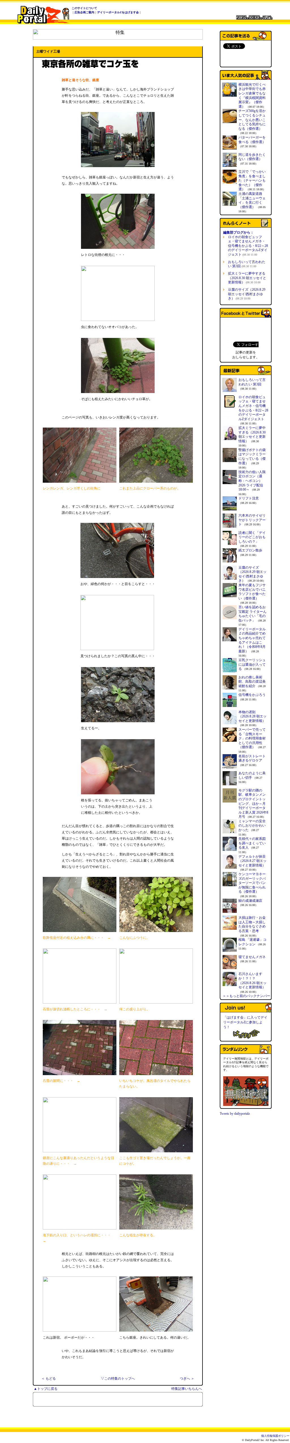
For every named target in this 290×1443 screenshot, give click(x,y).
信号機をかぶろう (252, 695)
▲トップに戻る (45, 1389)
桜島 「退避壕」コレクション (252, 942)
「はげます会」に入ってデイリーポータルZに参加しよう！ (245, 1022)
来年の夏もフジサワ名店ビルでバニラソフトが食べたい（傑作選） (252, 591)
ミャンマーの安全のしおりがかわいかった (252, 825)
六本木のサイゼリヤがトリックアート (252, 520)
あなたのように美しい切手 (252, 775)
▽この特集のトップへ (118, 1379)
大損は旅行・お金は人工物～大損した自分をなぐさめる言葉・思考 (252, 924)
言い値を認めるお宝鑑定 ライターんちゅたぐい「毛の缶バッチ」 (252, 613)
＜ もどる (48, 1379)
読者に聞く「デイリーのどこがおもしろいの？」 (252, 537)
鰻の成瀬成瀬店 (250, 901)
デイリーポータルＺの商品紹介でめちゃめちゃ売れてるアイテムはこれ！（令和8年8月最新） (252, 640)
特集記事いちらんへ (186, 1389)
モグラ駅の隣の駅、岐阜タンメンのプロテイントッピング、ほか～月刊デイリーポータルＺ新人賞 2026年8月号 (253, 803)
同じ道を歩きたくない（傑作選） (252, 157)
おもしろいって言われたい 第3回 (246, 264)
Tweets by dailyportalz (235, 1114)
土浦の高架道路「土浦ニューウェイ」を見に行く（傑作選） (252, 200)
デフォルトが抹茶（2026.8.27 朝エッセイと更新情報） (252, 861)
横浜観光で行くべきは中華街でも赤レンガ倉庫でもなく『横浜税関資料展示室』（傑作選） (252, 96)
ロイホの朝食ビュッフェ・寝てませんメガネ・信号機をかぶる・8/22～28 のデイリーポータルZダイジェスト (248, 245)
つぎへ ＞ (187, 1379)
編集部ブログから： (238, 232)
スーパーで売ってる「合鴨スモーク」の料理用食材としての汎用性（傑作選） (252, 738)
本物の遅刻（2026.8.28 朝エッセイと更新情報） (252, 716)
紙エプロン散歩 (250, 550)
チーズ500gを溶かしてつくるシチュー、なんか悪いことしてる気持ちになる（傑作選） (252, 119)
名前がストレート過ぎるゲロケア (252, 758)
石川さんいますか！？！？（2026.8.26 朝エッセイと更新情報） (252, 980)
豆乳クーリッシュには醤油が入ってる (252, 664)
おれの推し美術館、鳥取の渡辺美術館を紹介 (252, 681)
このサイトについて (84, 8)
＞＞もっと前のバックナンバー (246, 996)
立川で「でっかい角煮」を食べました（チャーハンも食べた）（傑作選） (252, 180)
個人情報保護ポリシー (275, 1435)
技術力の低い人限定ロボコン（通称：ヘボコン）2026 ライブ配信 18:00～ (252, 480)
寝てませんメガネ (252, 957)
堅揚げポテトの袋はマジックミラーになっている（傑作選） (252, 456)
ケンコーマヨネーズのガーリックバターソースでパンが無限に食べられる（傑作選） (252, 883)
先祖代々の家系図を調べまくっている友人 (252, 843)
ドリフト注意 (248, 498)
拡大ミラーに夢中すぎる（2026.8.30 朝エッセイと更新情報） (247, 277)
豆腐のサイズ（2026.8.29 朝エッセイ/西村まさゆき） (246, 294)
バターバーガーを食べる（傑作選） (252, 139)
